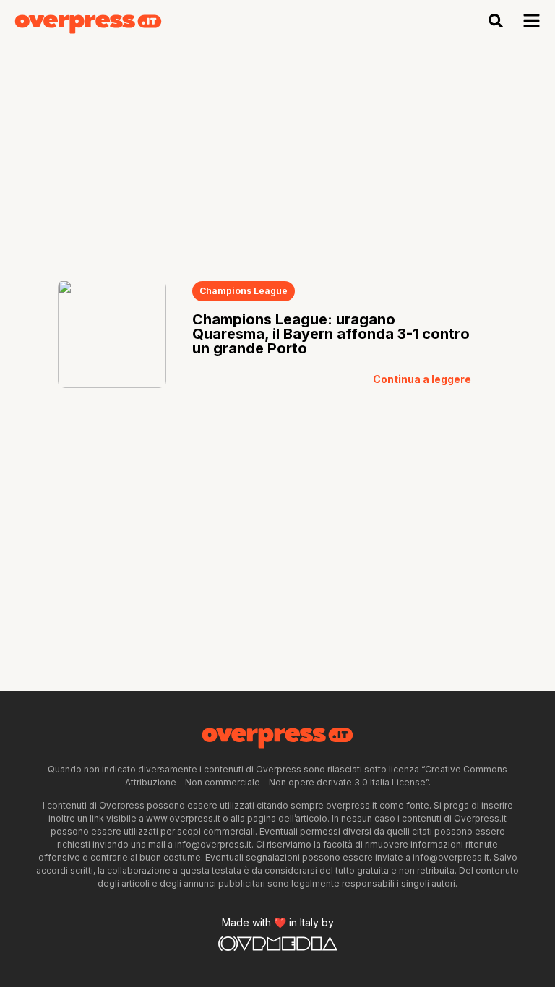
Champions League (243, 290)
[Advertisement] (277, 149)
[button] (496, 21)
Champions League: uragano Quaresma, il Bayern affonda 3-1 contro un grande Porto (331, 334)
